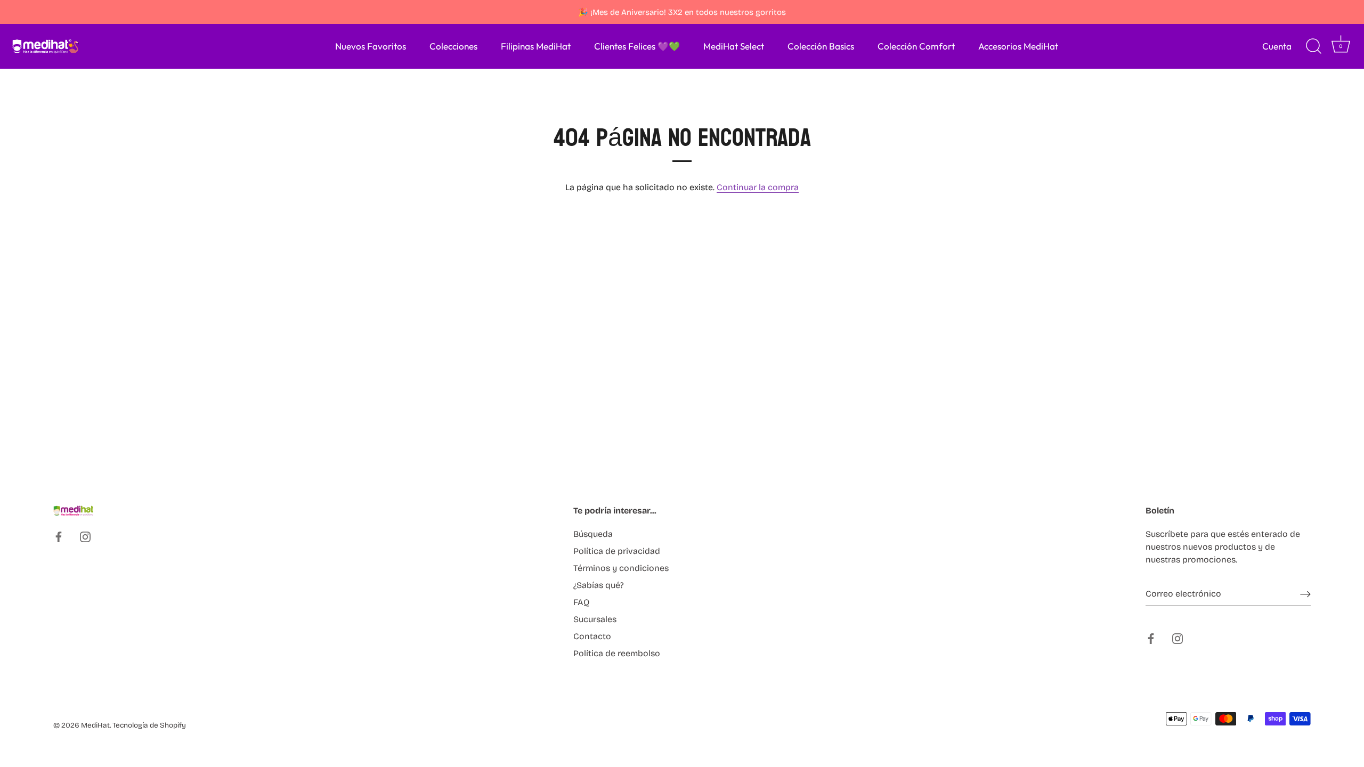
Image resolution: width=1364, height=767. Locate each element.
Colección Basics (820, 46)
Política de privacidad (616, 551)
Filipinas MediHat (536, 46)
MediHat (95, 725)
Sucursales (594, 619)
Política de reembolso (616, 653)
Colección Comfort (916, 46)
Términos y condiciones (621, 568)
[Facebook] (58, 537)
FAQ (581, 602)
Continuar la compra (758, 187)
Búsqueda (593, 534)
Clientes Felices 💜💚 (637, 46)
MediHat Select (733, 46)
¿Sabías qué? (598, 585)
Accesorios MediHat (1018, 46)
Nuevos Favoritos (370, 46)
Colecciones (453, 46)
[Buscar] (1313, 46)
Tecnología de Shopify (149, 725)
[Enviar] (1305, 594)
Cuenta (1277, 46)
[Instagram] (85, 537)
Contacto (592, 636)
